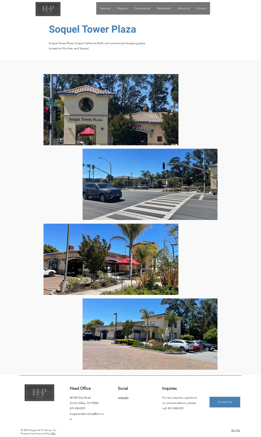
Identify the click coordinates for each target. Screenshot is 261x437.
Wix (53, 433)
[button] (142, 8)
